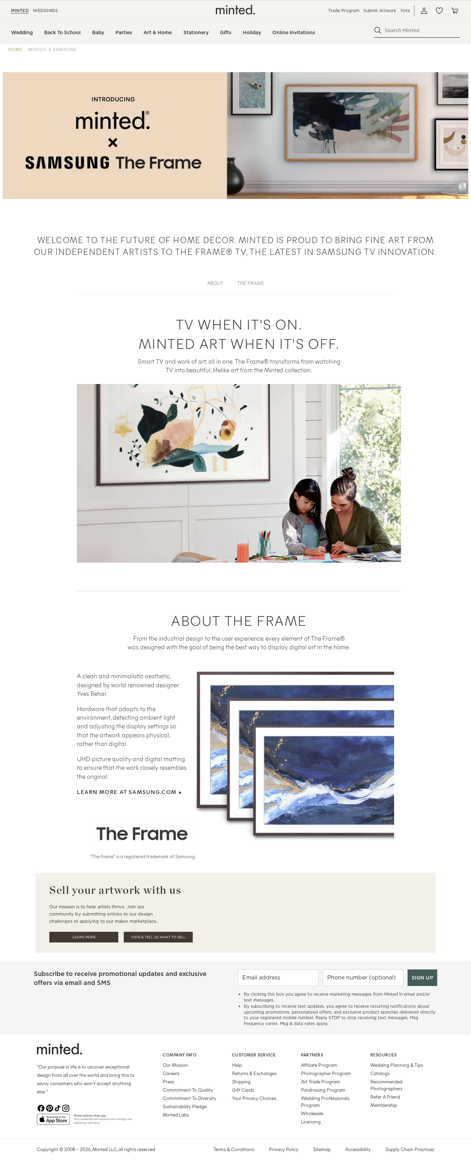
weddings (45, 10)
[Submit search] (378, 30)
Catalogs (380, 1073)
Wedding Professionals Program (325, 1101)
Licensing (311, 1121)
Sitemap (322, 1149)
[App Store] (53, 1122)
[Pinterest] (49, 1108)
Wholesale (312, 1113)
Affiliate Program (319, 1065)
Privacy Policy (283, 1149)
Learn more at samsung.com (129, 791)
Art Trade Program (320, 1081)
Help (237, 1065)
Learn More (84, 937)
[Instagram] (66, 1108)
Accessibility (358, 1149)
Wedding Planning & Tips (396, 1065)
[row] (235, 50)
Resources (383, 1054)
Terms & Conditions (233, 1149)
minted (20, 10)
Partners (312, 1054)
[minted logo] (235, 10)
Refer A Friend (385, 1096)
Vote (405, 10)
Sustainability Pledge (185, 1106)
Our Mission (175, 1065)
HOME (15, 49)
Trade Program (343, 10)
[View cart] (454, 10)
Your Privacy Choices (254, 1098)
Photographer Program (326, 1073)
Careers (171, 1073)
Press (168, 1081)
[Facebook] (41, 1108)
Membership (383, 1105)
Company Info (180, 1054)
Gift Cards (243, 1089)
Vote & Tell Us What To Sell (158, 937)
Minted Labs (176, 1114)
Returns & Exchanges (254, 1073)
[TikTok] (57, 1108)
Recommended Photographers (386, 1085)
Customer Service (254, 1054)
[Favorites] (439, 10)
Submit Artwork (379, 10)
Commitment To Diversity (189, 1098)
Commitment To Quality (188, 1089)
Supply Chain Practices (409, 1149)
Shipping (241, 1081)
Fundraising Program (323, 1089)
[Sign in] (424, 10)
